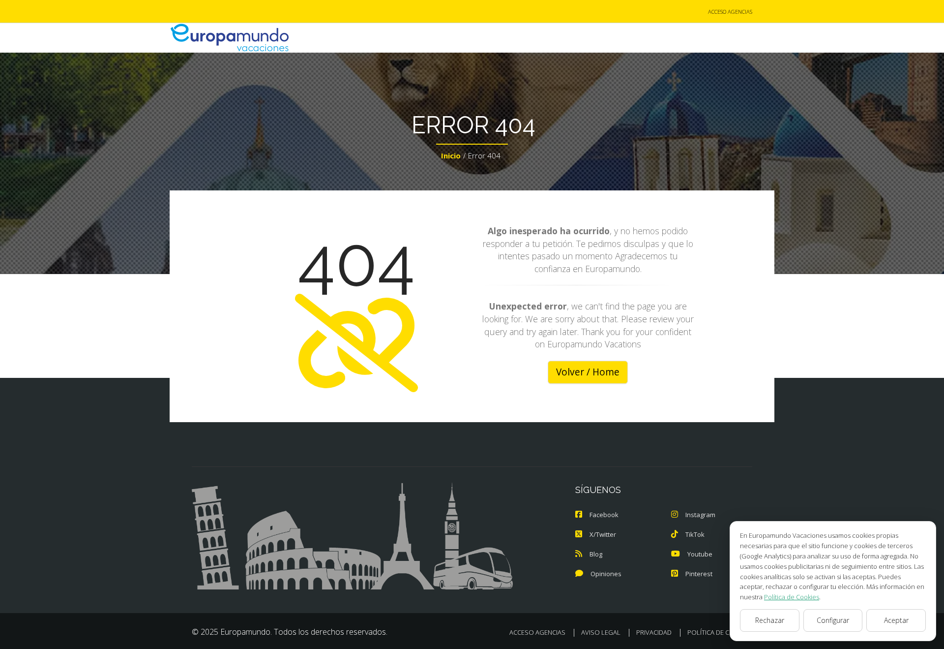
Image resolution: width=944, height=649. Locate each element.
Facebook (604, 514)
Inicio (451, 155)
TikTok (695, 534)
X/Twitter (603, 534)
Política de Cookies (791, 596)
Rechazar (769, 620)
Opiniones (605, 573)
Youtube (699, 554)
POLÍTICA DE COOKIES (719, 632)
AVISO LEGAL (600, 632)
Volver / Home (588, 372)
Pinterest (698, 573)
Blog (596, 554)
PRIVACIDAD (654, 632)
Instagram (700, 514)
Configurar (833, 620)
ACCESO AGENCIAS (730, 11)
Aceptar (896, 620)
